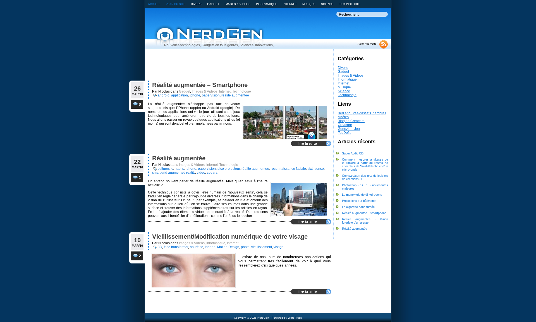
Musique (344, 87)
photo (245, 247)
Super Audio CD (352, 153)
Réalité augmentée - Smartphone (364, 213)
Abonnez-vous (367, 43)
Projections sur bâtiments (359, 200)
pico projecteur (228, 169)
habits (179, 169)
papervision (211, 95)
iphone (195, 95)
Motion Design (228, 247)
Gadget (343, 72)
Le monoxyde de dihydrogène (362, 194)
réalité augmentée (235, 95)
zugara (212, 173)
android (163, 95)
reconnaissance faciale (288, 169)
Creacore (345, 125)
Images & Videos (350, 76)
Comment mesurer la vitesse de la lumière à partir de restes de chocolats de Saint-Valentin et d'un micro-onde (365, 164)
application (179, 95)
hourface (196, 247)
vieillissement (261, 247)
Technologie (347, 95)
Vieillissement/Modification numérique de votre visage (230, 236)
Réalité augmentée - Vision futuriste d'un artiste (365, 220)
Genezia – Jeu (349, 129)
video (201, 173)
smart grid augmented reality (173, 173)
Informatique (347, 79)
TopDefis (344, 133)
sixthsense (316, 169)
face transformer (176, 247)
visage (279, 247)
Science (344, 91)
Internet (343, 83)
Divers (343, 68)
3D (160, 247)
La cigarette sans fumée (358, 207)
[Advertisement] (229, 66)
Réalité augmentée (354, 228)
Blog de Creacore (351, 121)
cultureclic (165, 169)
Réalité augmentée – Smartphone (200, 84)
